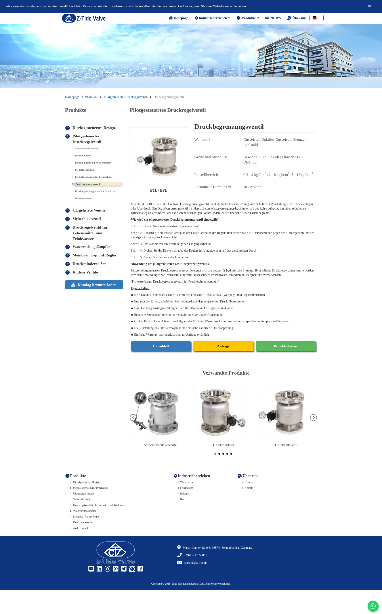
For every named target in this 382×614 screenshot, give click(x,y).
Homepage (72, 97)
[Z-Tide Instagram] (107, 569)
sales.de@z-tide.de (195, 562)
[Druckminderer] (223, 413)
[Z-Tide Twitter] (123, 569)
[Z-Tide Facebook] (139, 569)
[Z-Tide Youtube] (90, 569)
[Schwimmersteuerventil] (160, 413)
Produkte (249, 18)
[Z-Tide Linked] (99, 569)
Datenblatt (161, 346)
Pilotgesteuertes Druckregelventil (126, 97)
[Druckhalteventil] (286, 413)
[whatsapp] (373, 606)
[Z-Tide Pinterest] (115, 569)
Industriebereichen (213, 18)
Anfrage (223, 346)
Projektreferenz (286, 346)
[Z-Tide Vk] (131, 569)
